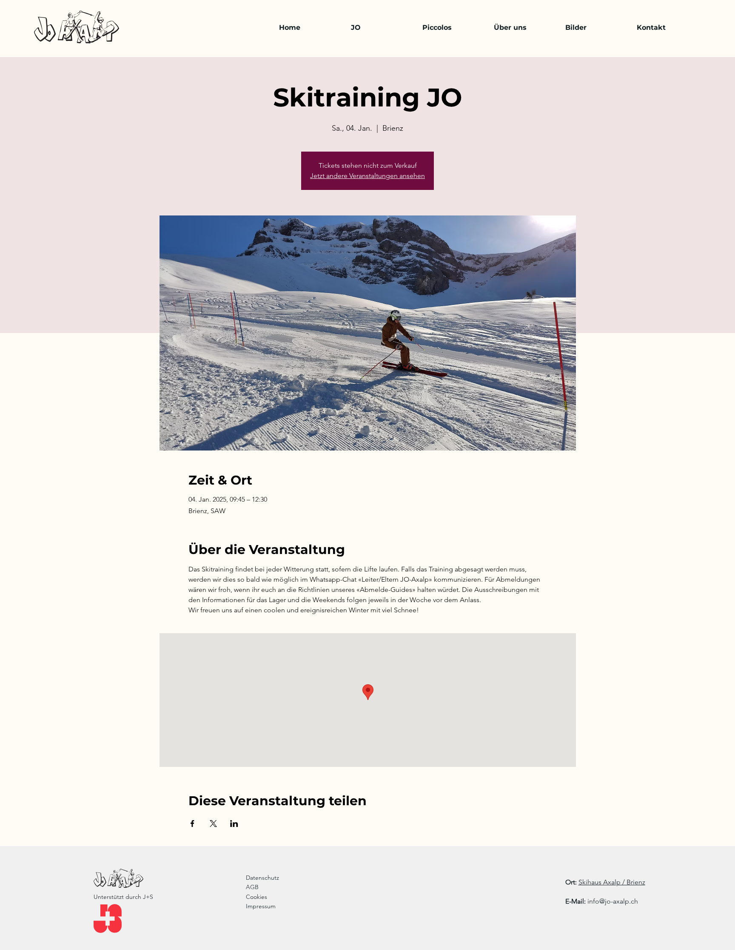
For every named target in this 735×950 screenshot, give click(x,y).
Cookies (256, 897)
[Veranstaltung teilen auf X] (213, 823)
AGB (252, 887)
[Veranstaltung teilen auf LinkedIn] (234, 823)
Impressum (261, 906)
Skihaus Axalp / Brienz (611, 882)
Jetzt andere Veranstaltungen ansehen (367, 176)
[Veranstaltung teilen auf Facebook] (192, 823)
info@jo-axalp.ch (612, 901)
